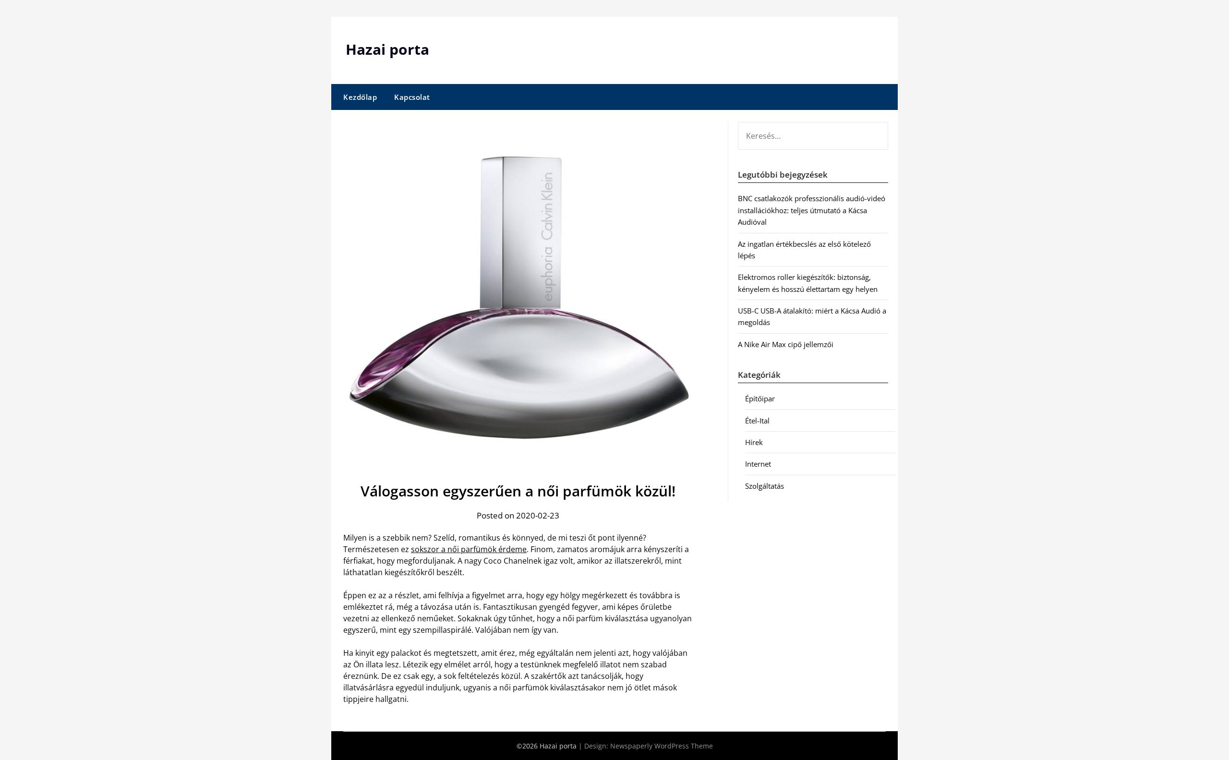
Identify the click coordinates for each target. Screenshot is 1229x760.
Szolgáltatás (764, 486)
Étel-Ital (757, 420)
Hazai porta (387, 49)
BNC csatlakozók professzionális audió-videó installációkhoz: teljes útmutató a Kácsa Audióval (811, 210)
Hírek (754, 442)
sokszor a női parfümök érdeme (469, 549)
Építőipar (760, 398)
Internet (758, 464)
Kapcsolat (412, 97)
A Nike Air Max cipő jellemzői (785, 344)
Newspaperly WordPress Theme (661, 745)
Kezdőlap (360, 97)
